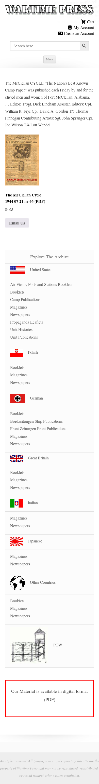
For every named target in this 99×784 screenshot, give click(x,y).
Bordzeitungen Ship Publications (36, 421)
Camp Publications (25, 299)
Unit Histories (21, 329)
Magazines (18, 307)
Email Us (17, 223)
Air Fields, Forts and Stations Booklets (41, 284)
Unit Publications (24, 337)
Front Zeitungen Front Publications (38, 428)
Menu (49, 59)
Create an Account (78, 33)
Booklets (17, 292)
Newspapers (20, 314)
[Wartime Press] (49, 10)
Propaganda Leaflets (26, 322)
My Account (83, 27)
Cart (90, 21)
